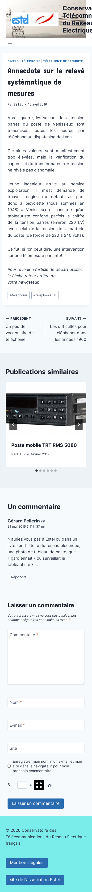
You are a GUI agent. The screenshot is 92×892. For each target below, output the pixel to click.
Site (13, 748)
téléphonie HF (45, 295)
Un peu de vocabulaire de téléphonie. (20, 329)
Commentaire (24, 634)
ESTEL (18, 104)
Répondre (18, 577)
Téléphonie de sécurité (63, 61)
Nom (16, 702)
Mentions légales (26, 862)
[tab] (36, 470)
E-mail (17, 725)
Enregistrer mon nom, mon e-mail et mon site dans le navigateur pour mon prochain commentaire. (47, 766)
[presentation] (46, 409)
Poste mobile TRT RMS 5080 (44, 445)
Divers (13, 61)
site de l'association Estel (35, 879)
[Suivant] (79, 424)
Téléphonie (30, 61)
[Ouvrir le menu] (10, 42)
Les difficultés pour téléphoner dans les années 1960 (68, 329)
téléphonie (19, 295)
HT (19, 454)
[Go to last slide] (13, 424)
